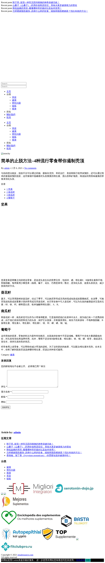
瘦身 (14, 109)
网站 (3, 402)
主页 (9, 91)
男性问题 (16, 103)
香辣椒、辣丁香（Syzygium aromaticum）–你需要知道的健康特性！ (39, 455)
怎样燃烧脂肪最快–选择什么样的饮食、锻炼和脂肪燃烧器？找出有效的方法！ (50, 11)
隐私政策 (80, 560)
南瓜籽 (11, 195)
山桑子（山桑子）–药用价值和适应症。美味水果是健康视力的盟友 (45, 5)
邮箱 (4, 397)
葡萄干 (11, 198)
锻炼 (14, 106)
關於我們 (11, 114)
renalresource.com (25, 555)
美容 (14, 97)
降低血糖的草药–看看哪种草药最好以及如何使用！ (37, 8)
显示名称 (6, 392)
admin (7, 168)
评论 (4, 386)
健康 (14, 100)
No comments (30, 168)
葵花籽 (11, 192)
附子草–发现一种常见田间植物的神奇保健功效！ (36, 2)
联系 (9, 117)
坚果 (10, 189)
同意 (88, 560)
